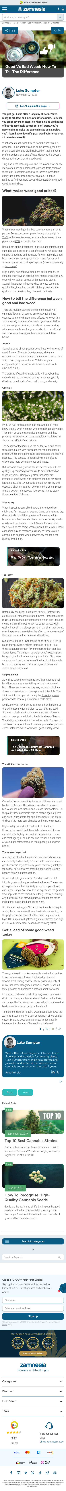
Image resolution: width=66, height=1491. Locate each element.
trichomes (10, 266)
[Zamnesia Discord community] (55, 1473)
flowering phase (50, 695)
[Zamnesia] (31, 9)
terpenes (37, 352)
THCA (5, 237)
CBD (17, 241)
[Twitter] (57, 1072)
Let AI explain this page (33, 105)
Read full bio (12, 1072)
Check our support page (51, 1441)
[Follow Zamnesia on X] (33, 1473)
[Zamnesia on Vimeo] (25, 1472)
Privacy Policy (45, 1322)
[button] (8, 93)
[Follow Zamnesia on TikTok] (40, 1473)
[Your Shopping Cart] (63, 9)
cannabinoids (37, 436)
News (26, 1092)
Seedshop (18, 1015)
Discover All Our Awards (33, 1353)
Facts (10, 1092)
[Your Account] (58, 9)
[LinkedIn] (53, 1072)
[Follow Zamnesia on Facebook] (11, 1473)
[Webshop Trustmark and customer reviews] (45, 1462)
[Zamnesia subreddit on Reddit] (47, 1473)
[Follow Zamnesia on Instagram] (18, 1473)
